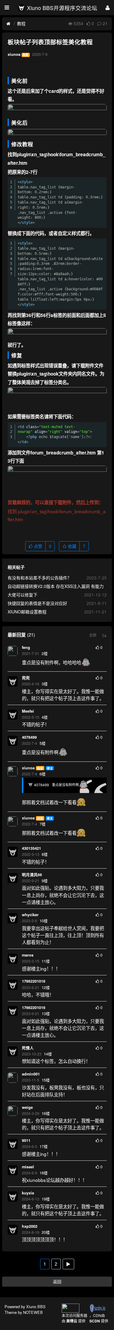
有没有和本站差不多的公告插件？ (39, 578)
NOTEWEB (33, 1312)
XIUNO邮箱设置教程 (27, 612)
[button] (92, 635)
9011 (26, 1140)
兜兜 (26, 677)
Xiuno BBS (36, 1306)
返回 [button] (57, 1281)
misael (28, 1167)
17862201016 (33, 981)
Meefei (28, 711)
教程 (21, 23)
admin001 (31, 1074)
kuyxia (28, 1193)
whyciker (30, 914)
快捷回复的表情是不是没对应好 (37, 603)
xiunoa (28, 768)
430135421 (31, 848)
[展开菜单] (7, 7)
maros (27, 955)
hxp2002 (29, 1226)
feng (26, 647)
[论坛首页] (8, 23)
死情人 (28, 1048)
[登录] (107, 7)
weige (27, 1107)
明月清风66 (32, 874)
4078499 (29, 737)
